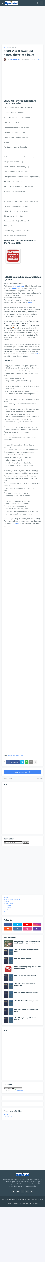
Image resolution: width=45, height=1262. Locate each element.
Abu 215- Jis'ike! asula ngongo (25, 975)
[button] (2, 3)
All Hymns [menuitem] (7, 905)
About (15, 1203)
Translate (20, 1090)
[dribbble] (27, 928)
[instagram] (37, 924)
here (30, 302)
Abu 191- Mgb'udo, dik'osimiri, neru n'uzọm (27, 1018)
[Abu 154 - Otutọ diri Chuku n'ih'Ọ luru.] (8, 1011)
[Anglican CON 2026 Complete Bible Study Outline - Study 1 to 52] (8, 943)
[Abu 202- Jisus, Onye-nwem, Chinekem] (8, 986)
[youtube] (27, 924)
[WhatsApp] (26, 762)
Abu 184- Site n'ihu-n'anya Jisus (26, 1001)
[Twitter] (22, 762)
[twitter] (17, 924)
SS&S (36, 354)
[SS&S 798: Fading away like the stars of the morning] (8, 969)
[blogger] (8, 928)
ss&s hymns (20, 755)
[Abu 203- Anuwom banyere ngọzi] (8, 994)
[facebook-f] (8, 924)
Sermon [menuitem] (6, 901)
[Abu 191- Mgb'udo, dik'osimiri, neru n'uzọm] (8, 1020)
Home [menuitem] (6, 897)
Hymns (14, 288)
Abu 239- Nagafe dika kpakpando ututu (26, 950)
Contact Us (8, 1116)
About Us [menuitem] (7, 910)
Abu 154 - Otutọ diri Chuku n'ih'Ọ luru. (26, 1010)
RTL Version (34, 1203)
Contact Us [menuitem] (8, 912)
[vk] (17, 928)
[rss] (31, 1191)
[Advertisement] (22, 25)
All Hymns (12, 47)
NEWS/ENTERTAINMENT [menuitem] (12, 899)
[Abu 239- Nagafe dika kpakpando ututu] (8, 952)
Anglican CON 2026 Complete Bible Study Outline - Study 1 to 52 (27, 942)
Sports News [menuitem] (8, 904)
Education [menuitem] (7, 908)
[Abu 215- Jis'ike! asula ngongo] (8, 977)
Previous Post (7, 778)
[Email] (31, 762)
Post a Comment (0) (22, 772)
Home (6, 47)
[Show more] (35, 762)
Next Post (39, 778)
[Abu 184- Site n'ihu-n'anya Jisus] (8, 1003)
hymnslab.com (18, 286)
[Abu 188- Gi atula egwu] (8, 960)
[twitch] (37, 928)
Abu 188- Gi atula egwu (22, 958)
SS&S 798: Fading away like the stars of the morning (27, 967)
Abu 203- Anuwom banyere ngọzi (26, 992)
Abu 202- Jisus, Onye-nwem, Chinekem (24, 984)
